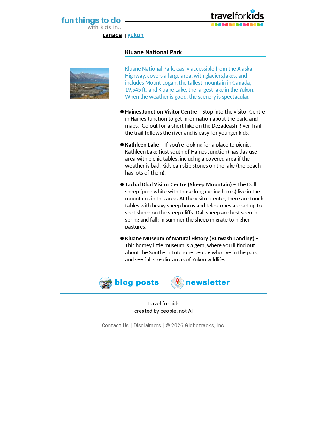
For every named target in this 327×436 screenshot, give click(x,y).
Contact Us (115, 325)
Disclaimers (147, 325)
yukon (135, 35)
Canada (112, 35)
